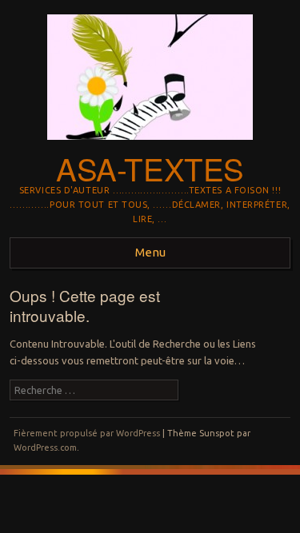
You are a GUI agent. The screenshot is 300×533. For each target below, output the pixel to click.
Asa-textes (150, 168)
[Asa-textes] (150, 144)
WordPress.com (45, 447)
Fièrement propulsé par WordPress (87, 433)
